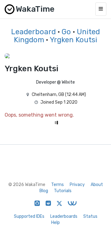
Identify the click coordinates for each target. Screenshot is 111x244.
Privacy (77, 184)
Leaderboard (33, 31)
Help (55, 222)
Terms (57, 184)
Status (90, 216)
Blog (43, 190)
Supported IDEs (29, 216)
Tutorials (63, 190)
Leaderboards (63, 216)
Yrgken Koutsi (73, 39)
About (97, 184)
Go (66, 31)
